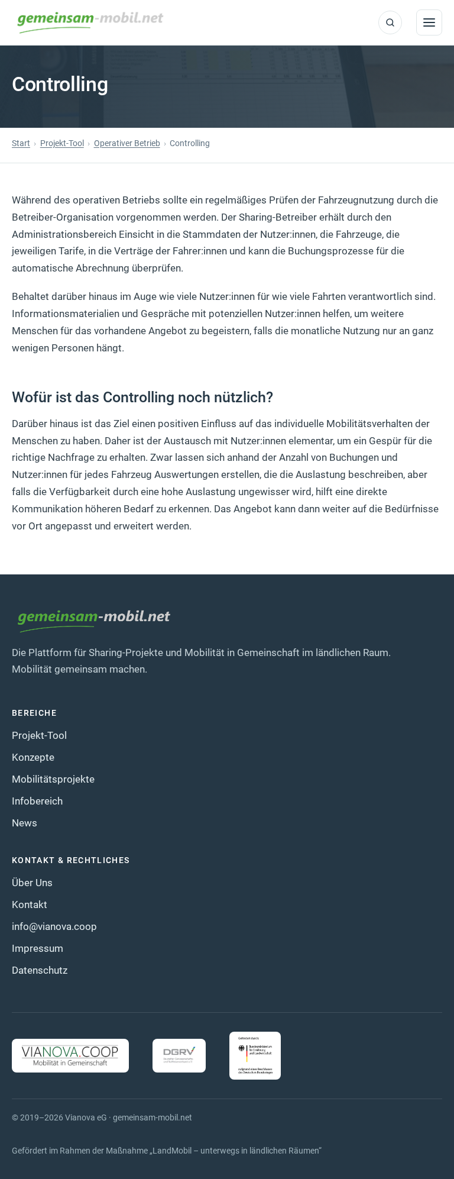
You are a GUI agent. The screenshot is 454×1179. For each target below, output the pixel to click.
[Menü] (429, 22)
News (24, 823)
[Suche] (390, 22)
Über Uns (32, 883)
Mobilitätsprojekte (53, 779)
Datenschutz (39, 970)
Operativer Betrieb (127, 143)
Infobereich (37, 801)
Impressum (37, 948)
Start (21, 143)
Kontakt (29, 904)
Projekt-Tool (62, 143)
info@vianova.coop (54, 926)
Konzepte (33, 757)
